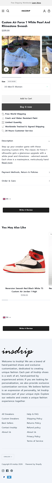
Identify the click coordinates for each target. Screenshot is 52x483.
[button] (26, 210)
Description (7, 140)
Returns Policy (34, 423)
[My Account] (43, 11)
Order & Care (9, 180)
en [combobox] (7, 199)
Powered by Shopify (33, 464)
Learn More (36, 3)
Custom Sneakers (10, 418)
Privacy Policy (33, 436)
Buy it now (26, 107)
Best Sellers (7, 423)
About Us (6, 432)
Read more (7, 162)
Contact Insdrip (9, 427)
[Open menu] (2, 11)
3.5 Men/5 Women (13, 86)
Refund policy (34, 427)
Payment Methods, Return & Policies (20, 172)
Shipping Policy (34, 418)
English (7, 457)
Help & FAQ (32, 414)
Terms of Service (35, 441)
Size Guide (12, 81)
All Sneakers (8, 414)
